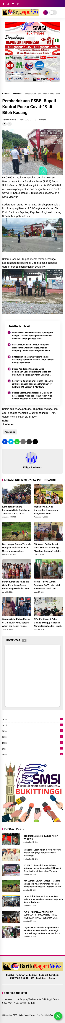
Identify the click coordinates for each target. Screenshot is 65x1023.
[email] (29, 441)
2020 (32, 755)
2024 (32, 731)
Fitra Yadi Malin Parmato (46, 1015)
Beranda (6, 94)
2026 (32, 719)
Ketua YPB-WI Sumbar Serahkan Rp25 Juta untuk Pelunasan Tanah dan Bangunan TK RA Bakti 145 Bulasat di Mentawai (33, 384)
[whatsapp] (17, 441)
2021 (32, 749)
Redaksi (10, 975)
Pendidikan (16, 94)
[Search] (62, 3)
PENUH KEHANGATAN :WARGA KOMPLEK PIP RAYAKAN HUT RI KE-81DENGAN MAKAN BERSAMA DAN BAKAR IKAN (40, 915)
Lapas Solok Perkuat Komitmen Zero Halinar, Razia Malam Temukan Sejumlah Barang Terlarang (43, 899)
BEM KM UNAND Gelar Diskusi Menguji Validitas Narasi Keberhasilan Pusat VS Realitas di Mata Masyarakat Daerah (47, 623)
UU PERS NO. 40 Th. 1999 (22, 978)
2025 (32, 725)
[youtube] (13, 4)
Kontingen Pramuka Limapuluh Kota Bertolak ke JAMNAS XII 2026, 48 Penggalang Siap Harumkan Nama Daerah (16, 510)
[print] (23, 441)
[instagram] (8, 4)
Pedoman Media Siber (26, 975)
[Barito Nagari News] (20, 14)
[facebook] (3, 4)
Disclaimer (41, 978)
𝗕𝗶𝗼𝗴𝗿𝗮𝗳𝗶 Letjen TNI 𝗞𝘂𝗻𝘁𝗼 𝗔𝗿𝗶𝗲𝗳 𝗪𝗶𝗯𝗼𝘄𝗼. (40, 837)
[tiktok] (18, 4)
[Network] (45, 12)
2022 (32, 743)
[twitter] (11, 441)
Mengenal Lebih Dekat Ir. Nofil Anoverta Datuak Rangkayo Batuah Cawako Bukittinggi (42, 853)
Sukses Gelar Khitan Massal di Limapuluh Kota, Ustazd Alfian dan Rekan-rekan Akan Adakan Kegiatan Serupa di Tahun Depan (32, 396)
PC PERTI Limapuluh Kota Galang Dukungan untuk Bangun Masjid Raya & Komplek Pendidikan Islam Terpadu (42, 868)
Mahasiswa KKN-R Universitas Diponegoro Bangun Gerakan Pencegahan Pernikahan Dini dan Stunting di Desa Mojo (32, 335)
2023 (32, 737)
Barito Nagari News (26, 1015)
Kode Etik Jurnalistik (49, 975)
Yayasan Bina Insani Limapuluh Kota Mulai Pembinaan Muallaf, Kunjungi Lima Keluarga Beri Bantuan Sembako (41, 930)
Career (52, 978)
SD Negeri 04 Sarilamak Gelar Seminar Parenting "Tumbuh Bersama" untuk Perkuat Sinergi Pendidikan (33, 360)
